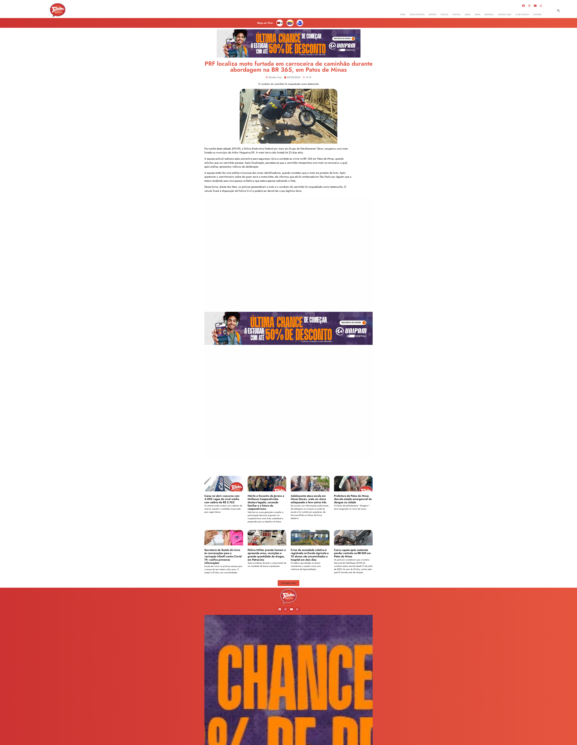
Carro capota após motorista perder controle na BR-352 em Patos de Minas (352, 553)
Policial (444, 14)
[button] (558, 10)
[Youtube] (535, 5)
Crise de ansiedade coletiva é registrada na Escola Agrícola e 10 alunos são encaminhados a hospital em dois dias (310, 555)
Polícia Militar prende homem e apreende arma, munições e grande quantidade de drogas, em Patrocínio (267, 555)
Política (456, 14)
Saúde (467, 14)
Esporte (432, 14)
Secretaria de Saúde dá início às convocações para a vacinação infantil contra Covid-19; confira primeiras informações (223, 556)
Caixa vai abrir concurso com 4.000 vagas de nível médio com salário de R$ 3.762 (222, 499)
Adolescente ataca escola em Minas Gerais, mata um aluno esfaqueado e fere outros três (309, 499)
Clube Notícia (522, 14)
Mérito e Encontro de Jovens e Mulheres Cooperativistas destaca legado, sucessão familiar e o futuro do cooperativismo (266, 502)
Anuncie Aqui (504, 14)
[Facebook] (523, 5)
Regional (489, 14)
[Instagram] (529, 5)
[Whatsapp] (541, 5)
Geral (477, 14)
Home (402, 14)
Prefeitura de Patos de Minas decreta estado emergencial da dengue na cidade (353, 499)
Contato (537, 14)
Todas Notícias (417, 14)
